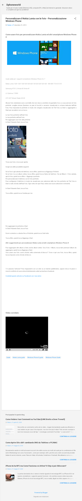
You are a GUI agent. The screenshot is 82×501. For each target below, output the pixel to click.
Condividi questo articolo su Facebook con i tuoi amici (23, 276)
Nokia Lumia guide (19, 357)
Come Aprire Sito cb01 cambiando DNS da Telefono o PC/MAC (31, 443)
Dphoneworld (13, 4)
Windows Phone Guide (53, 357)
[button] (75, 18)
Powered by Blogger (41, 493)
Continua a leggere (68, 436)
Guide (8, 357)
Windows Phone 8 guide (35, 357)
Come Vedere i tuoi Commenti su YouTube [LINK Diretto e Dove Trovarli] (35, 419)
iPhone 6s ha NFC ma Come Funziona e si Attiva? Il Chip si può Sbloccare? (36, 466)
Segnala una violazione (41, 497)
